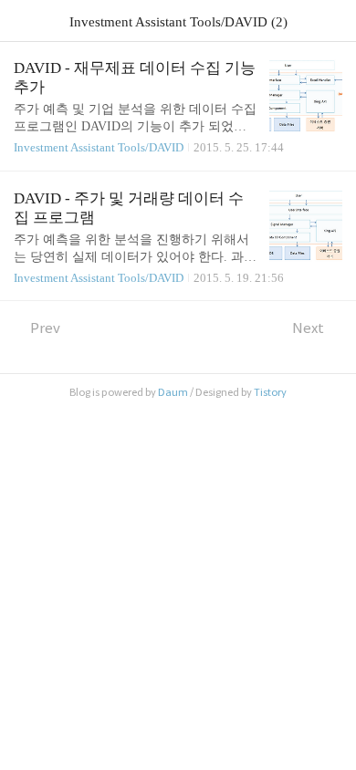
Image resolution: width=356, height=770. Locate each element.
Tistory (270, 392)
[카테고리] (22, 20)
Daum (173, 392)
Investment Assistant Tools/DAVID (98, 147)
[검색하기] (333, 20)
